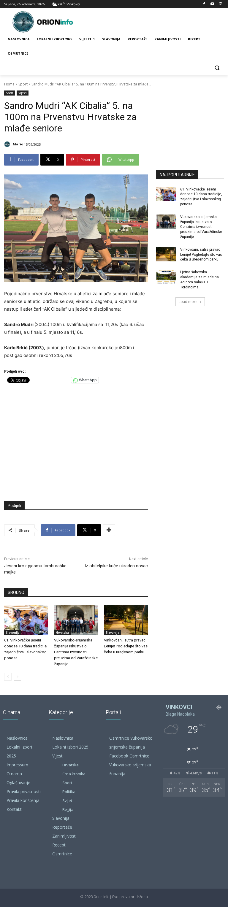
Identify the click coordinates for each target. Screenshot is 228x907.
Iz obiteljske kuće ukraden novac (116, 565)
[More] (109, 530)
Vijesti (22, 93)
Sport (23, 84)
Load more (188, 301)
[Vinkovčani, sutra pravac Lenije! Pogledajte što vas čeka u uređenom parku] (126, 620)
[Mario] (8, 144)
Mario (18, 144)
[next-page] (17, 677)
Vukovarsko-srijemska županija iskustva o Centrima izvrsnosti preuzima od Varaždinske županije (76, 652)
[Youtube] (212, 4)
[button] (217, 68)
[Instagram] (220, 4)
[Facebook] (204, 4)
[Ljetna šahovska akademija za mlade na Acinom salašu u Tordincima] (166, 277)
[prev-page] (8, 677)
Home (9, 84)
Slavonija (13, 632)
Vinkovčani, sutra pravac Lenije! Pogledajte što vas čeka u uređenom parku (126, 646)
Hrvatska (62, 632)
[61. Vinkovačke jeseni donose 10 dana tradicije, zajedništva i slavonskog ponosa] (26, 620)
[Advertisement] (76, 436)
